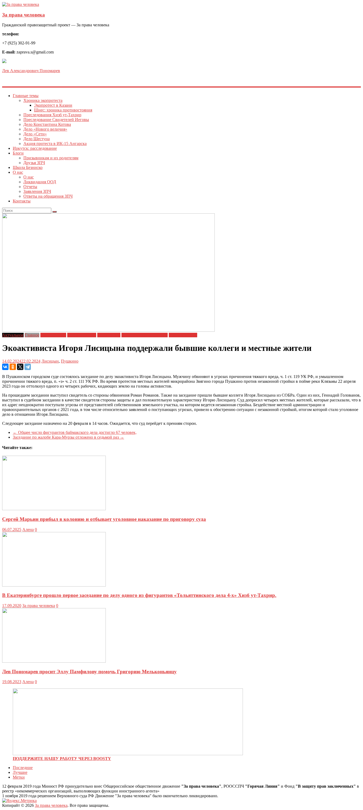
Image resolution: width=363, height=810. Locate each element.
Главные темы (26, 95)
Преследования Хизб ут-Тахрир (52, 115)
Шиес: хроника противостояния (63, 110)
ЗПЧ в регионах (81, 335)
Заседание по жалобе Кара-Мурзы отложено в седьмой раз (68, 437)
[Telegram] (27, 367)
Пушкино (69, 361)
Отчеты (30, 186)
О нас (18, 172)
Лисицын (50, 361)
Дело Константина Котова (47, 124)
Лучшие (20, 772)
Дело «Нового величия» (45, 129)
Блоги (18, 153)
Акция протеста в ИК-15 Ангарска (55, 143)
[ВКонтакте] (5, 367)
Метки (19, 777)
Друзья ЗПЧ (34, 162)
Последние (23, 767)
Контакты (22, 201)
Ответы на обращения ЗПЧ (48, 196)
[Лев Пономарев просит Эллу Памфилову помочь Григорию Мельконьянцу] (54, 661)
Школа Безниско (28, 167)
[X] (20, 367)
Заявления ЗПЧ (37, 191)
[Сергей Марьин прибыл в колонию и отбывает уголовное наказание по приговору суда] (54, 508)
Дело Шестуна (36, 138)
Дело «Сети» (35, 134)
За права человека (23, 15)
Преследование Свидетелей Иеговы (56, 119)
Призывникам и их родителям (50, 158)
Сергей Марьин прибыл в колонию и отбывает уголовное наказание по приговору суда (104, 519)
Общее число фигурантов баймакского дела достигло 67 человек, (75, 432)
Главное (32, 335)
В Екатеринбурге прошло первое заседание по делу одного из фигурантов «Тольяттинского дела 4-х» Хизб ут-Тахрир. (139, 595)
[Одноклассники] (13, 367)
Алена (28, 529)
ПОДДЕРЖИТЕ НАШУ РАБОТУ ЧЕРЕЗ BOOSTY (62, 758)
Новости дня (108, 335)
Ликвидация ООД (39, 182)
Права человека (183, 335)
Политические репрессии (144, 335)
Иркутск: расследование (35, 148)
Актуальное (13, 335)
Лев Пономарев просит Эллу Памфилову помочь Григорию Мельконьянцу (89, 671)
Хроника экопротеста (42, 100)
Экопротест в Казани (53, 105)
